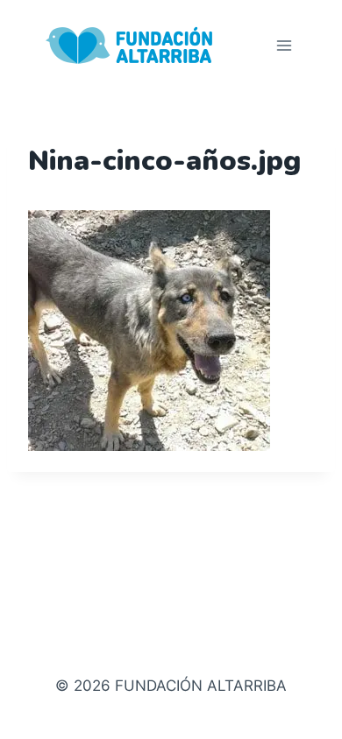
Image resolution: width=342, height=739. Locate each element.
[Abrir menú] (283, 45)
